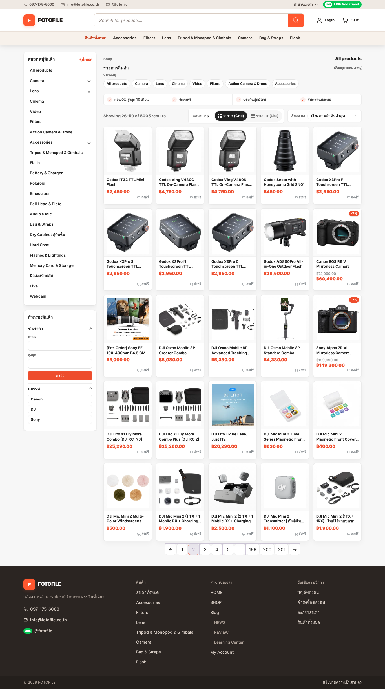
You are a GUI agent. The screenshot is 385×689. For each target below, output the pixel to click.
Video (35, 111)
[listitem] (116, 83)
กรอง (60, 376)
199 (252, 549)
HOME (216, 592)
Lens (166, 38)
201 (282, 549)
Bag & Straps (271, 38)
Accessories (125, 38)
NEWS (219, 622)
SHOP (216, 602)
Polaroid (37, 183)
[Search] (296, 20)
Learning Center (229, 642)
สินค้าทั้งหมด (96, 38)
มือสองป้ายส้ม (41, 276)
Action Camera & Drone (51, 132)
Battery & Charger (46, 173)
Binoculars (39, 193)
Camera (245, 38)
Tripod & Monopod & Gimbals (204, 38)
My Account (222, 652)
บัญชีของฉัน (308, 592)
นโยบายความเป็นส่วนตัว (342, 682)
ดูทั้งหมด (85, 59)
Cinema (37, 101)
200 (267, 549)
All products (41, 70)
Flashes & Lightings (48, 255)
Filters (149, 38)
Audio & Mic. (41, 214)
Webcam (38, 296)
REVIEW (221, 632)
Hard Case (39, 245)
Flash (295, 38)
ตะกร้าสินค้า (308, 612)
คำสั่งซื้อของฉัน (311, 602)
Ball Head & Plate (45, 204)
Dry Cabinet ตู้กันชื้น (47, 234)
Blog (214, 612)
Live (34, 286)
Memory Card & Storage (52, 265)
